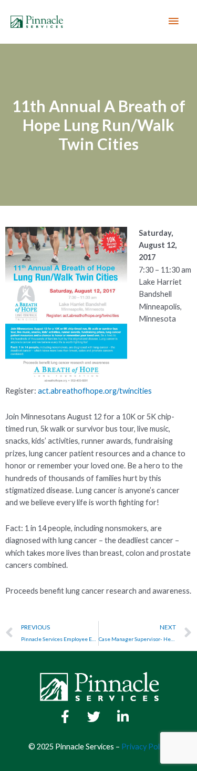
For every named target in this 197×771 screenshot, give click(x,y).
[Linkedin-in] (123, 717)
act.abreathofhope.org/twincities (95, 390)
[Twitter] (94, 717)
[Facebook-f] (65, 717)
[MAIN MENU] (173, 21)
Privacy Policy (145, 746)
